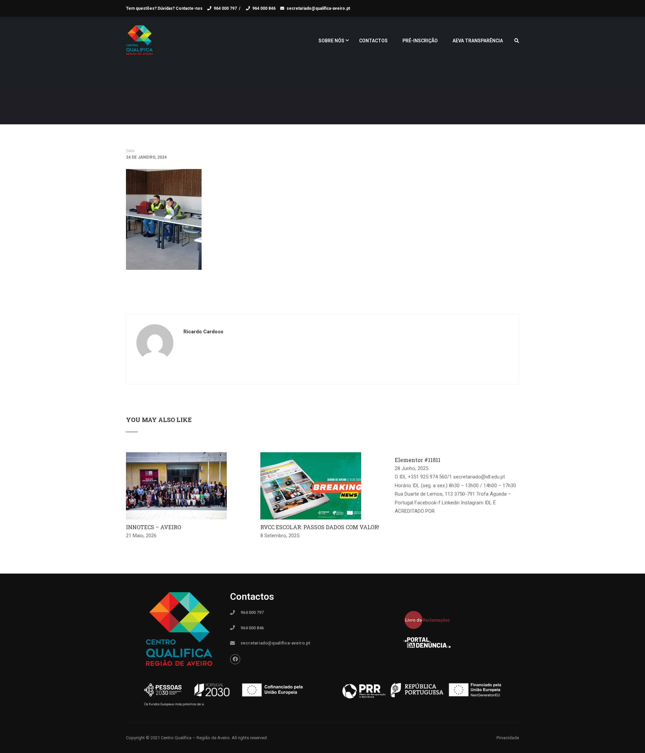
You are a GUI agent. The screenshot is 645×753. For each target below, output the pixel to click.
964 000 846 (263, 8)
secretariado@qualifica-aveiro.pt (318, 8)
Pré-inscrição (420, 40)
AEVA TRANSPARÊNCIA (478, 40)
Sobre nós (331, 40)
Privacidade (508, 737)
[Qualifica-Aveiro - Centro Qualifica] (139, 43)
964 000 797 (225, 8)
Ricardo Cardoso (203, 332)
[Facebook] (235, 659)
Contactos (373, 40)
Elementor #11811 (417, 459)
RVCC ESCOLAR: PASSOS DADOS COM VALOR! (319, 527)
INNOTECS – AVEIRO (153, 527)
